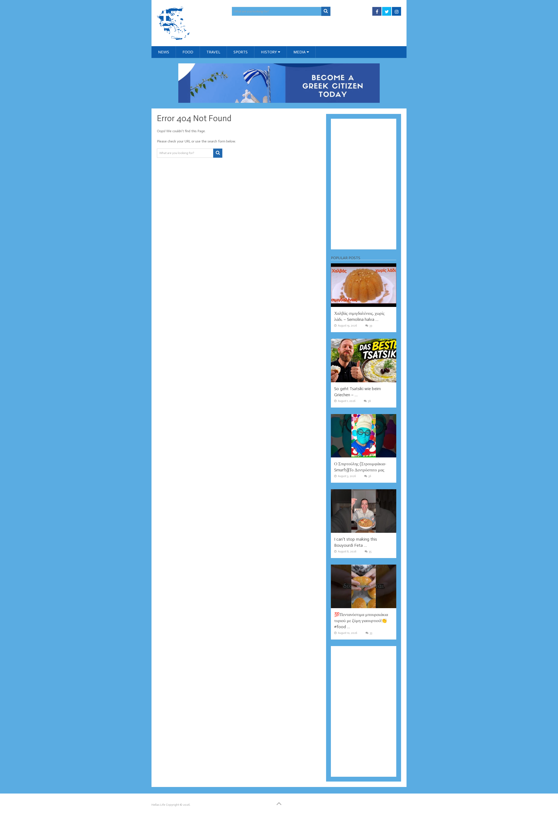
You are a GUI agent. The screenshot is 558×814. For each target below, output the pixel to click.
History (269, 52)
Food (187, 52)
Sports (240, 52)
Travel (213, 52)
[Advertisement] (363, 184)
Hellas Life (158, 805)
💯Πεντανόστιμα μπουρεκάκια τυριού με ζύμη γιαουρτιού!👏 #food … (361, 620)
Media (299, 52)
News (163, 52)
